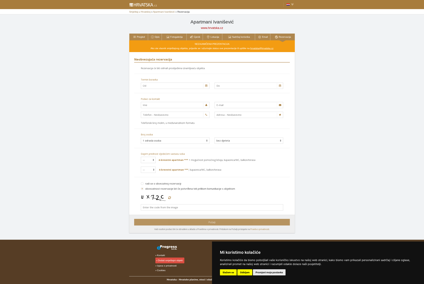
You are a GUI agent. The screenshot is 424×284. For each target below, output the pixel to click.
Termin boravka (149, 79)
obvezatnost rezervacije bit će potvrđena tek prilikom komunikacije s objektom (190, 188)
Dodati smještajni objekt (170, 260)
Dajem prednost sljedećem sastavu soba (163, 153)
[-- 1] (147, 160)
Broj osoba (147, 134)
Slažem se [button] (228, 272)
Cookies (161, 270)
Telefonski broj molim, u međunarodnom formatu (168, 122)
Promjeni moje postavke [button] (269, 272)
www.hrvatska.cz (212, 28)
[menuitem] (138, 37)
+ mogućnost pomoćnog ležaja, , (207, 160)
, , (190, 169)
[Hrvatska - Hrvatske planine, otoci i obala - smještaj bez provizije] (143, 4)
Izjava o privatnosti (167, 265)
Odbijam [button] (245, 272)
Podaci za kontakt (150, 99)
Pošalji (212, 222)
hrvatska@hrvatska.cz (261, 48)
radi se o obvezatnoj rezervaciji (163, 183)
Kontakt (161, 255)
